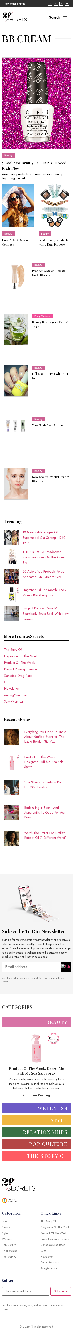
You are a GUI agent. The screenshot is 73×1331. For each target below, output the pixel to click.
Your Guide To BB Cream (48, 425)
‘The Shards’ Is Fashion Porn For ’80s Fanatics (43, 785)
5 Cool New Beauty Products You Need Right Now (34, 165)
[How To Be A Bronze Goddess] (18, 205)
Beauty (8, 155)
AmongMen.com (15, 695)
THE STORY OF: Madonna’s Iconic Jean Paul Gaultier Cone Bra (44, 557)
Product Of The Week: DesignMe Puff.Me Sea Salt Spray (43, 762)
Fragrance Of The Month (21, 656)
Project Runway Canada (20, 669)
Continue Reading (36, 1095)
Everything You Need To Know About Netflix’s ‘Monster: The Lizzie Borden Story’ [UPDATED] (45, 736)
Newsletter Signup (14, 4)
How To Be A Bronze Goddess (15, 242)
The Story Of (13, 649)
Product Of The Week (19, 662)
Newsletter (11, 688)
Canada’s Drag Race (18, 675)
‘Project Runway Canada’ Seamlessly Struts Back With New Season (46, 614)
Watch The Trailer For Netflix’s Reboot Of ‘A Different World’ (45, 835)
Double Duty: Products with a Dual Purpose (54, 242)
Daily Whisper (42, 316)
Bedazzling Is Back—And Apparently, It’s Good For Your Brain (45, 812)
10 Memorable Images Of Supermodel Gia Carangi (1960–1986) (45, 538)
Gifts (7, 682)
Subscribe (61, 1291)
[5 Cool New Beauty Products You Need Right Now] (36, 103)
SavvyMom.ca (13, 701)
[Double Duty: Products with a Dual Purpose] (55, 205)
